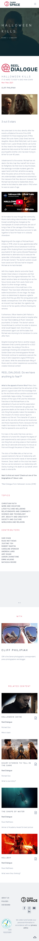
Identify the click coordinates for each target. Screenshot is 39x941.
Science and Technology (14, 514)
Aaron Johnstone (10, 557)
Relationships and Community (16, 511)
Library (13, 38)
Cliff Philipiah (15, 650)
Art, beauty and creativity (15, 517)
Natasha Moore (9, 562)
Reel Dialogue (7, 722)
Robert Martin (9, 546)
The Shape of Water (13, 812)
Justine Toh (7, 543)
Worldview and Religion (13, 522)
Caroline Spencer (10, 549)
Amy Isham (6, 554)
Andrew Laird (8, 551)
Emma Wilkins (8, 559)
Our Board (6, 905)
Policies (5, 901)
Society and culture (12, 519)
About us (5, 898)
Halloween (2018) (12, 717)
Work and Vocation (11, 506)
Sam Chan (6, 538)
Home (4, 38)
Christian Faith (9, 503)
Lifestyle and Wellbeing (13, 509)
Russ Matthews (9, 541)
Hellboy (6, 858)
